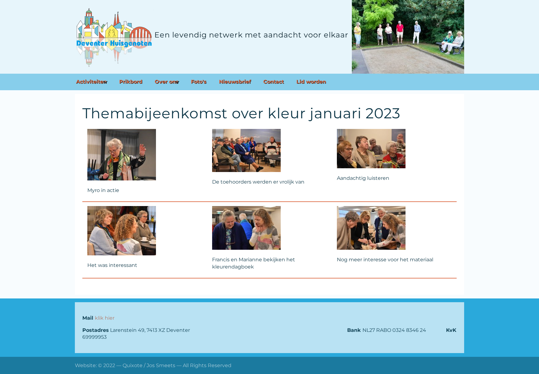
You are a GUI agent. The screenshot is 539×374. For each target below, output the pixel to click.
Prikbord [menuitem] (130, 82)
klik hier (104, 318)
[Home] (114, 37)
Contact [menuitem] (273, 82)
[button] (144, 154)
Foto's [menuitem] (198, 82)
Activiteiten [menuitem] (91, 82)
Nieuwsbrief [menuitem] (235, 82)
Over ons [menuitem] (166, 82)
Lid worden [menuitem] (311, 82)
